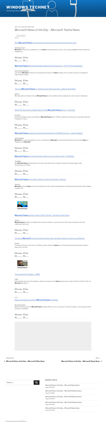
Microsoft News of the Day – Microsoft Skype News (62, 385)
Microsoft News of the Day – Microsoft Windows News (63, 391)
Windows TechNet (28, 7)
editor (31, 27)
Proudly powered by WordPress (16, 421)
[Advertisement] (53, 336)
